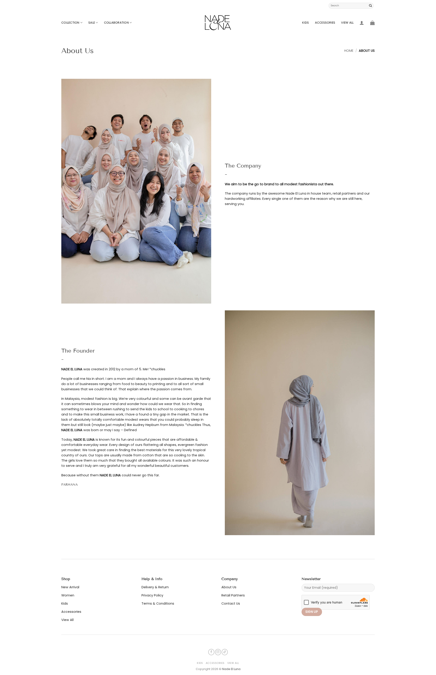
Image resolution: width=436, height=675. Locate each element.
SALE (91, 22)
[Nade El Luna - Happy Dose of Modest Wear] (218, 22)
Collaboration (116, 22)
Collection (70, 22)
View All (347, 22)
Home (348, 50)
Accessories (325, 22)
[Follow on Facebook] (211, 652)
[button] (361, 23)
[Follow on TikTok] (225, 652)
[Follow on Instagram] (218, 652)
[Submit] (370, 5)
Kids (305, 22)
